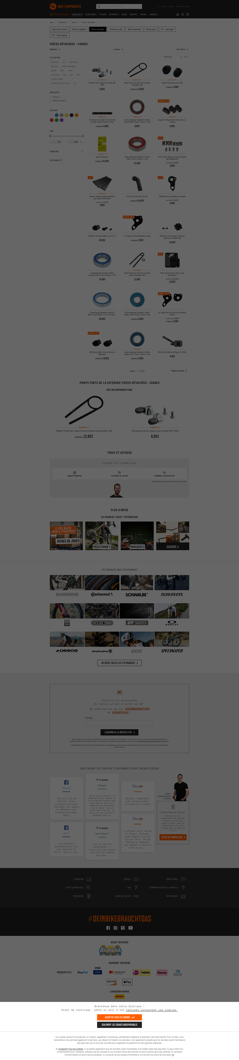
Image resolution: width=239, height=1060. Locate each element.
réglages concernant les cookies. (152, 1010)
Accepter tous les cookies (117, 1017)
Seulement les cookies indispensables (119, 1024)
